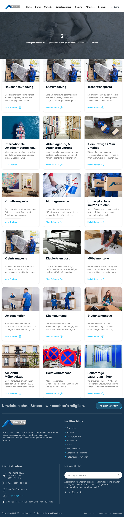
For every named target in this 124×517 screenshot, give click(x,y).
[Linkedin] (81, 492)
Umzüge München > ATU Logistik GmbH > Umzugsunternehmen (52, 43)
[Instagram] (73, 492)
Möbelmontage (98, 258)
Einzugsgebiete (74, 436)
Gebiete (78, 7)
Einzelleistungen (63, 7)
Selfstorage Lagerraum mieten (100, 374)
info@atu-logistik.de (16, 495)
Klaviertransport (58, 258)
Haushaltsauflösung (19, 87)
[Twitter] (69, 492)
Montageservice (57, 201)
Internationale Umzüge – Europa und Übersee (20, 147)
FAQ (86, 513)
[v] (77, 492)
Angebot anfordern (109, 406)
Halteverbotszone (58, 373)
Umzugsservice (105, 513)
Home (29, 7)
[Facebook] (65, 492)
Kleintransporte (16, 258)
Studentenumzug (99, 315)
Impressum (72, 440)
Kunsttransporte (16, 201)
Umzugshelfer (15, 315)
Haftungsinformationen (77, 457)
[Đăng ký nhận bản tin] (117, 475)
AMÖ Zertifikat (73, 448)
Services (83, 43)
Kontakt (101, 7)
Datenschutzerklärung (77, 453)
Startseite (71, 428)
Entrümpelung (56, 87)
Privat (38, 7)
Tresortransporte (99, 87)
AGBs (69, 444)
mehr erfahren (11, 107)
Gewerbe (48, 7)
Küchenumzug (56, 315)
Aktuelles (90, 7)
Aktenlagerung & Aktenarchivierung (59, 145)
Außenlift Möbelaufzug (14, 374)
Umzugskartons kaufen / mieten (98, 203)
